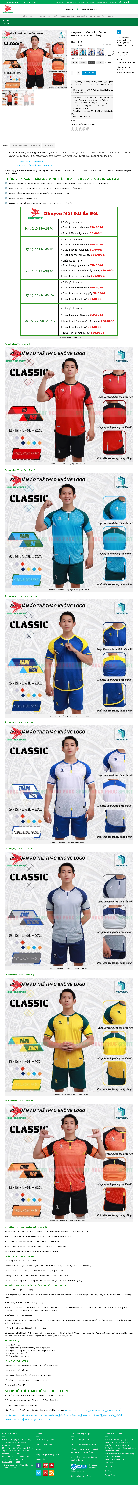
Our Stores (65, 1493)
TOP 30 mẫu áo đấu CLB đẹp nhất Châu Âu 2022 (34, 165)
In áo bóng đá (75, 1415)
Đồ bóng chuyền (108, 1415)
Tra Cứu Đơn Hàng (102, 2)
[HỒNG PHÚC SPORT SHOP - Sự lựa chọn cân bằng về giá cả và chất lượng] (12, 9)
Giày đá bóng (86, 1415)
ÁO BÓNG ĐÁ (52, 16)
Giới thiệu (82, 2)
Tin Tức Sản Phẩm (70, 2)
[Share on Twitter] (76, 129)
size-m (91, 63)
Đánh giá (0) (35, 145)
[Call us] (126, 2)
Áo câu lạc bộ (83, 1410)
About (57, 1493)
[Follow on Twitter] (122, 2)
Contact (80, 1493)
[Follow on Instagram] (120, 2)
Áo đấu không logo (113, 1410)
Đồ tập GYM (18, 1419)
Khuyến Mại (59, 2)
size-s (83, 63)
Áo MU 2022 (39, 1415)
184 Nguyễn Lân (23, 1400)
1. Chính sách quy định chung (82, 1439)
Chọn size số (48, 145)
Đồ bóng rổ (97, 1415)
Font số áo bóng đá (46, 1419)
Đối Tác (108, 1471)
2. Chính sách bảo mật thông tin (83, 1444)
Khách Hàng (110, 1467)
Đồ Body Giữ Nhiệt (30, 16)
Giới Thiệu (109, 1462)
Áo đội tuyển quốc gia (97, 1410)
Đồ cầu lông (120, 1415)
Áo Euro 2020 (91, 2)
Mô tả (5, 145)
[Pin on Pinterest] (84, 129)
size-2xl (74, 63)
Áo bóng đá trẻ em (67, 16)
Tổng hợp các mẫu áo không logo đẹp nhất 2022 (34, 161)
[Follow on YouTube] (130, 2)
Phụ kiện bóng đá (31, 1419)
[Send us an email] (124, 2)
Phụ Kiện (110, 16)
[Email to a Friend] (80, 129)
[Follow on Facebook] (118, 2)
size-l (100, 63)
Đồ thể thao (64, 1415)
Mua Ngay (89, 73)
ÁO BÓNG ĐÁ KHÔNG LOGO (87, 124)
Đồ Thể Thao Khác (97, 16)
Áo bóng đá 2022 (71, 1410)
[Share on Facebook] (72, 129)
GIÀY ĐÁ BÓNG (82, 16)
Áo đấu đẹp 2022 (12, 1415)
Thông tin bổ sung (19, 145)
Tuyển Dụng (110, 1475)
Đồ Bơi (42, 16)
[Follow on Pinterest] (128, 2)
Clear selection (108, 45)
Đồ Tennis (9, 1419)
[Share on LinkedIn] (88, 129)
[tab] (6, 145)
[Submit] (119, 32)
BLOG (73, 1493)
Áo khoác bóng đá (51, 1415)
